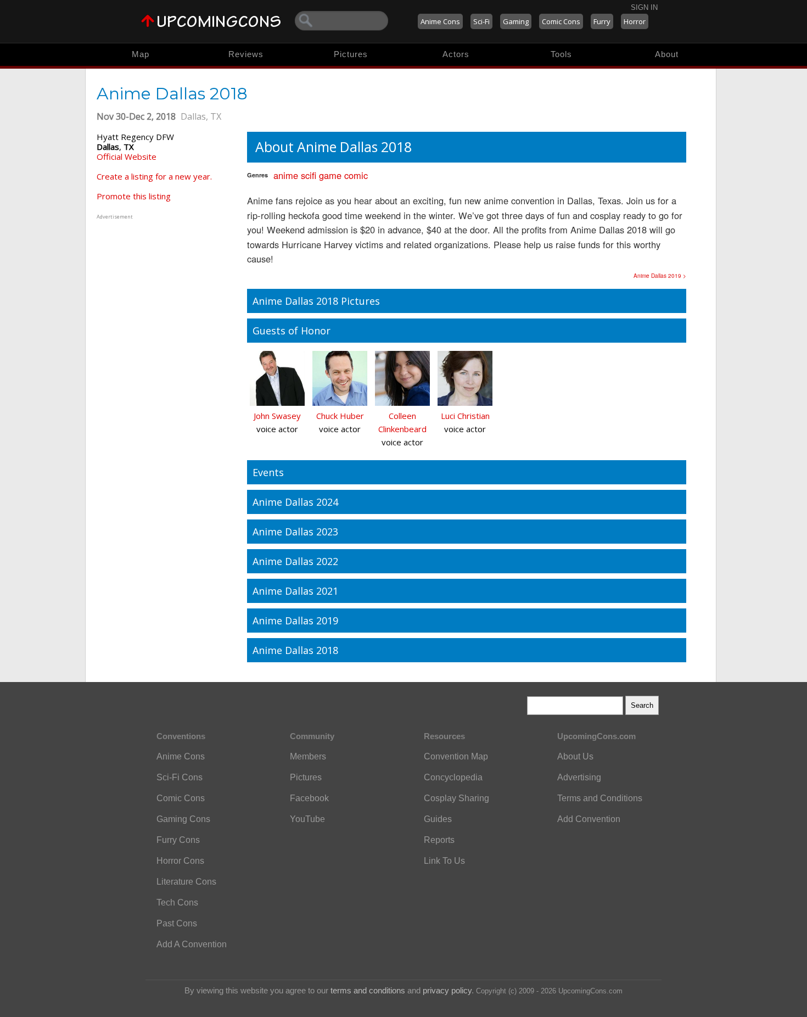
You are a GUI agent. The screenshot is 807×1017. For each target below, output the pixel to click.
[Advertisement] (165, 290)
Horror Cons (180, 860)
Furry (601, 21)
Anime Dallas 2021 (295, 590)
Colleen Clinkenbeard (402, 422)
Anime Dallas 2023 (295, 531)
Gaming (516, 21)
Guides (438, 819)
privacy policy (447, 990)
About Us (575, 756)
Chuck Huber (340, 415)
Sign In (644, 7)
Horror (635, 21)
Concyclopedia (453, 777)
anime (285, 175)
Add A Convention (191, 944)
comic (356, 175)
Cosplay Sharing (456, 798)
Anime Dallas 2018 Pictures (316, 301)
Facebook (309, 798)
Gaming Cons (183, 819)
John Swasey (277, 415)
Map (140, 54)
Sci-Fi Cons (179, 777)
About (667, 54)
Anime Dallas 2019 (295, 620)
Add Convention (588, 819)
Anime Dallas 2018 (295, 650)
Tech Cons (177, 902)
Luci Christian (465, 415)
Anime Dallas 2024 (295, 502)
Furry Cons (178, 840)
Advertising (579, 777)
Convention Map (456, 756)
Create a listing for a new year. (154, 176)
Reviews (246, 54)
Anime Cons (440, 21)
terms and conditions (367, 990)
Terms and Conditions (599, 798)
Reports (439, 840)
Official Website (126, 156)
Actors (455, 54)
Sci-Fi (481, 21)
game (330, 175)
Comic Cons (561, 21)
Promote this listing (134, 196)
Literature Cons (186, 881)
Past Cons (176, 923)
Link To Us (444, 860)
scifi (308, 175)
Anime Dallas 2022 (295, 561)
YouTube (307, 819)
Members (308, 756)
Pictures (351, 54)
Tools (561, 54)
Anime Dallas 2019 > (660, 276)
